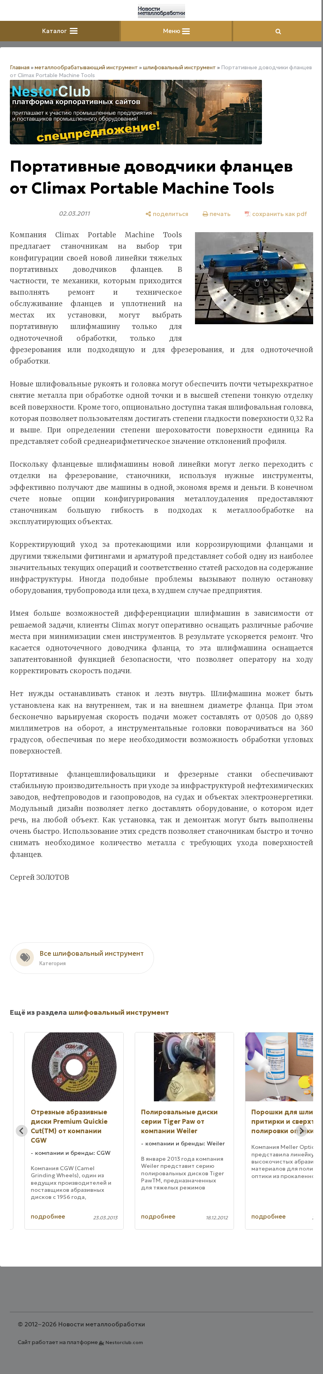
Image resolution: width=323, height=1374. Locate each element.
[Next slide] (301, 1131)
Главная (20, 67)
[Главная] (161, 11)
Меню (172, 31)
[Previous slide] (22, 1131)
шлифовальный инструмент (179, 67)
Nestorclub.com (124, 1342)
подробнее (48, 1216)
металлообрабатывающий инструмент (86, 67)
